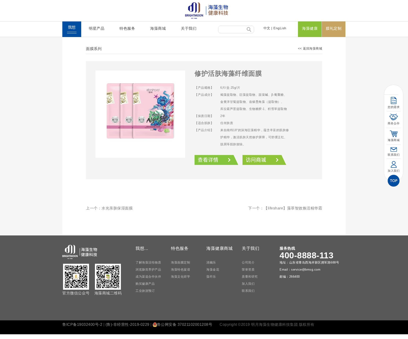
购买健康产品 (145, 283)
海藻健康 (310, 28)
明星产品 (96, 28)
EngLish (279, 28)
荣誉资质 (248, 269)
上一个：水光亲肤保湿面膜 (109, 208)
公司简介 (248, 262)
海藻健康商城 (219, 248)
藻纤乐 (211, 276)
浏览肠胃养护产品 (148, 269)
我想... (142, 248)
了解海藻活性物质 (148, 262)
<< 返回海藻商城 (310, 48)
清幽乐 (211, 262)
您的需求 (394, 107)
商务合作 (394, 123)
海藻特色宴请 (180, 269)
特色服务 (127, 28)
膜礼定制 (333, 28)
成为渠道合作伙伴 (148, 276)
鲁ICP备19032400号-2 (82, 324)
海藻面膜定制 (180, 262)
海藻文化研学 (180, 276)
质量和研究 (250, 276)
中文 (267, 28)
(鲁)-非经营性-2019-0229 (127, 324)
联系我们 (248, 291)
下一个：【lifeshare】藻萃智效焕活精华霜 (285, 208)
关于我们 (188, 28)
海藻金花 (212, 269)
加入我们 (248, 283)
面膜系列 (94, 49)
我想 (72, 27)
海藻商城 (158, 28)
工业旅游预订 (145, 291)
